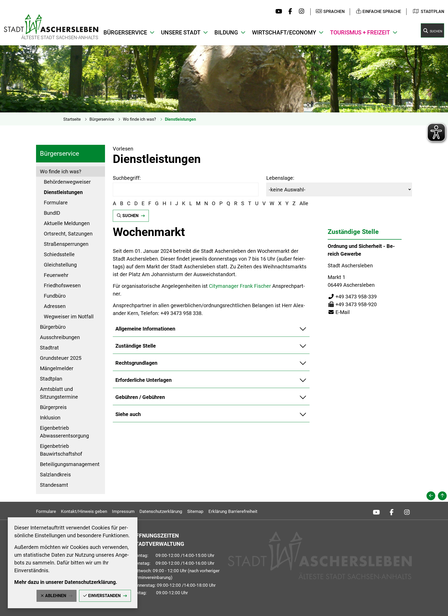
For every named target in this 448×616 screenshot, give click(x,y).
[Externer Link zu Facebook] (289, 12)
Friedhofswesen (62, 285)
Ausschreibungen (60, 337)
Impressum (123, 511)
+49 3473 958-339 (352, 296)
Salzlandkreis (55, 474)
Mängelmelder (56, 368)
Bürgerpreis (53, 407)
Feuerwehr (56, 275)
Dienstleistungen (180, 119)
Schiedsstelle (59, 254)
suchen (130, 215)
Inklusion (50, 417)
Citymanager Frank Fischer (240, 286)
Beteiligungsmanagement (70, 464)
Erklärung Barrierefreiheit (232, 511)
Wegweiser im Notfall (69, 316)
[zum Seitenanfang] (442, 495)
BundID (52, 213)
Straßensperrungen (66, 244)
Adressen (55, 306)
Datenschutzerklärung (160, 511)
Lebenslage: (280, 178)
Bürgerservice (101, 119)
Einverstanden (104, 595)
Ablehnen (55, 595)
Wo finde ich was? (139, 119)
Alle (303, 203)
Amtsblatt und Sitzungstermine (59, 393)
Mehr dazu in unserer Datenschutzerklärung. (65, 582)
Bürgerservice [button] (125, 32)
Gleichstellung (60, 265)
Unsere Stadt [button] (180, 32)
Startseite (72, 119)
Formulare (56, 202)
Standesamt (54, 485)
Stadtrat (49, 348)
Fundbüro (55, 296)
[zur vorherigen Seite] (430, 495)
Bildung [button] (226, 32)
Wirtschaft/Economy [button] (284, 32)
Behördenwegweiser (67, 182)
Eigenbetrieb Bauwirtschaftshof (61, 450)
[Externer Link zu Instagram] (300, 12)
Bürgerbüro (53, 327)
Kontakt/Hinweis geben (84, 511)
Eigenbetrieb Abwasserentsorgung (64, 432)
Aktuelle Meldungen (67, 223)
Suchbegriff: (127, 178)
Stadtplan (432, 11)
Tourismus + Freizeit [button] (360, 32)
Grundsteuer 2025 (60, 358)
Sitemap (195, 511)
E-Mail (339, 312)
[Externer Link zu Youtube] (277, 12)
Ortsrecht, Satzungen (68, 234)
